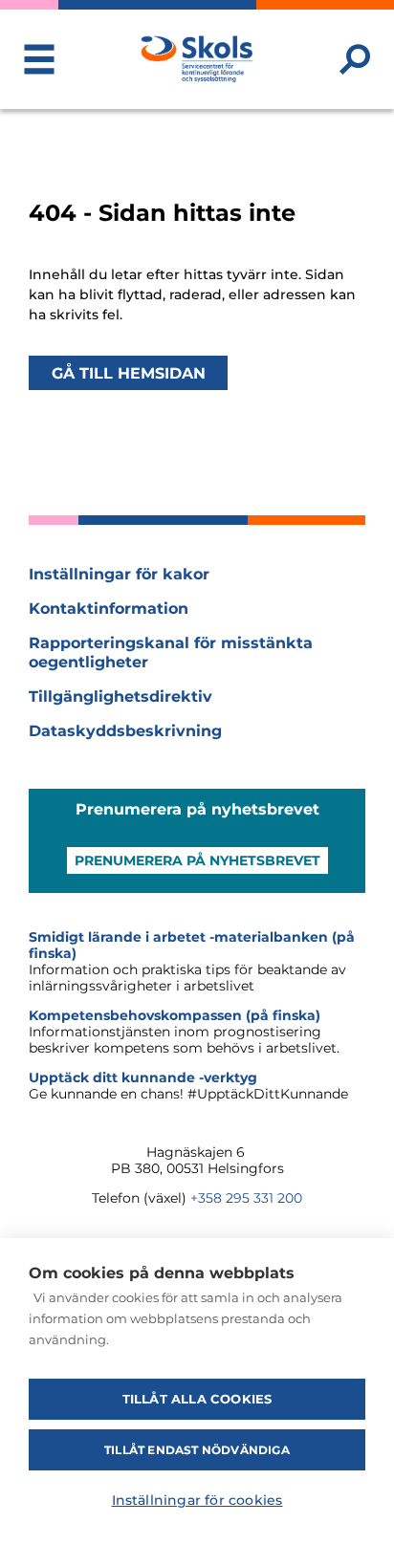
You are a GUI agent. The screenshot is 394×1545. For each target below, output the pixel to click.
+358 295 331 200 (246, 1198)
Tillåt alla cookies (197, 1398)
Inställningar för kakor (119, 574)
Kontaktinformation (108, 608)
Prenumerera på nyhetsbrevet (197, 860)
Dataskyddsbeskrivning (125, 731)
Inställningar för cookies (197, 1500)
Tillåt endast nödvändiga (197, 1450)
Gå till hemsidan (129, 372)
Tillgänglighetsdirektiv (120, 696)
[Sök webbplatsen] (354, 59)
